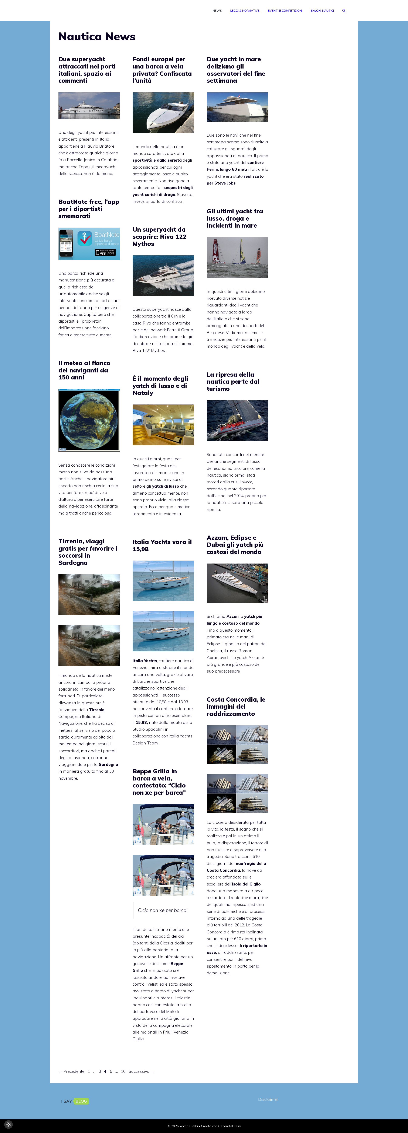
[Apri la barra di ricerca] (344, 10)
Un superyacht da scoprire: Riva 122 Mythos (159, 236)
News (217, 11)
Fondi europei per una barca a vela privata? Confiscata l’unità (162, 69)
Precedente (71, 1071)
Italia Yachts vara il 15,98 (162, 545)
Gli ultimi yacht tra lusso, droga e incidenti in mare (235, 218)
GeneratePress (229, 1126)
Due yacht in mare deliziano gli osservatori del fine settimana (236, 69)
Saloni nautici (322, 11)
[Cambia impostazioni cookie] (8, 1124)
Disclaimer (268, 1099)
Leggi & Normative (244, 11)
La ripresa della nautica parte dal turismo (233, 381)
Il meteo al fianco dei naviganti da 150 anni (84, 370)
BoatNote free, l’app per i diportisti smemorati (88, 209)
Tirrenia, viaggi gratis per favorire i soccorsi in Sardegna (88, 551)
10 (124, 1071)
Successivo (141, 1071)
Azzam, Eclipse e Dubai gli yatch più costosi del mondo (235, 544)
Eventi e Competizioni (285, 11)
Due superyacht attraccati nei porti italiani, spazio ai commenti (87, 69)
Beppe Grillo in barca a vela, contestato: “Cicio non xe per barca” (159, 781)
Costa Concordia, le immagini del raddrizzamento (236, 706)
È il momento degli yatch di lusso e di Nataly (160, 385)
